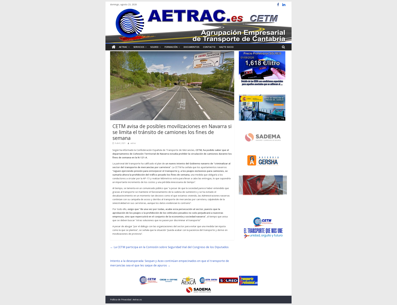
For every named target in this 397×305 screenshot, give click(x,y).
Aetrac (123, 46)
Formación (171, 46)
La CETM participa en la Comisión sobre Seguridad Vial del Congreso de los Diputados (169, 247)
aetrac (133, 143)
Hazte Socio (226, 46)
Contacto (209, 46)
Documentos (191, 46)
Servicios (138, 46)
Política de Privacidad (120, 299)
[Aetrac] (113, 47)
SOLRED (154, 46)
